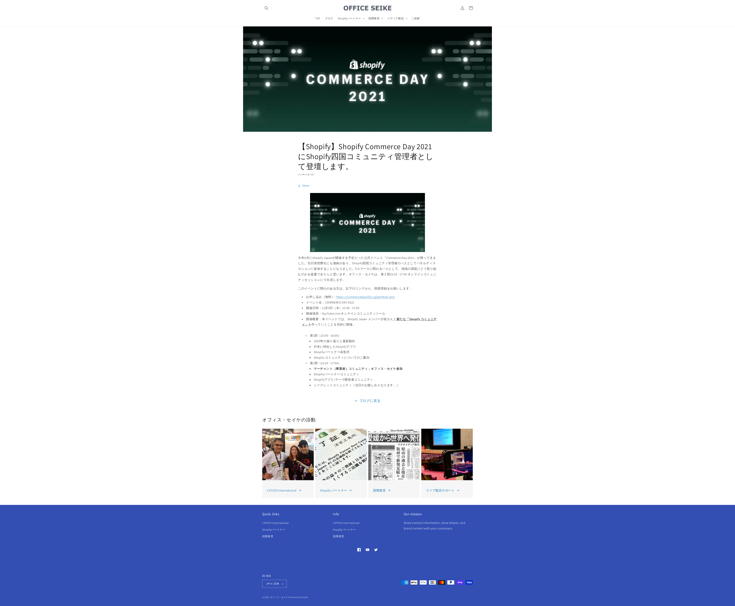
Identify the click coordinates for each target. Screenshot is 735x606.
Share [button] (306, 185)
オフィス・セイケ (279, 597)
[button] (266, 8)
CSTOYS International (281, 490)
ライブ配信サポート (440, 490)
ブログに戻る (370, 400)
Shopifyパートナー (273, 529)
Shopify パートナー (333, 490)
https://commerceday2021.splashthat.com (365, 297)
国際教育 (379, 490)
